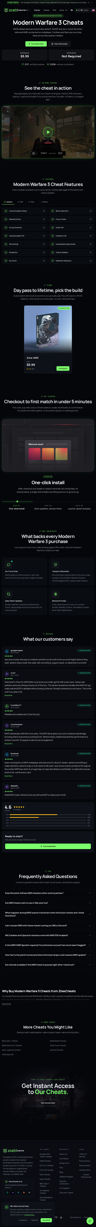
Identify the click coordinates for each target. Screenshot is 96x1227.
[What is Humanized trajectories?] (90, 244)
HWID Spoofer (8, 1054)
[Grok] (29, 1192)
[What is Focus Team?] (90, 219)
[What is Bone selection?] (90, 211)
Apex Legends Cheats (11, 1050)
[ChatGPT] (7, 1192)
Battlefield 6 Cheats (58, 1041)
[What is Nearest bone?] (44, 219)
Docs (62, 10)
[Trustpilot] (61, 1217)
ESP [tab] (21, 202)
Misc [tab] (32, 202)
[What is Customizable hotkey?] (44, 211)
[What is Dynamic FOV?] (90, 236)
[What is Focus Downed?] (44, 227)
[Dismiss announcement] (91, 2)
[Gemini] (13, 1192)
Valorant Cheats (56, 1050)
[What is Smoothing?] (44, 244)
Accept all (46, 1220)
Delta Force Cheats (58, 1045)
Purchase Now (37, 44)
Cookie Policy (29, 1215)
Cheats (37, 10)
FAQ (54, 10)
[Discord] (72, 10)
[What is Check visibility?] (90, 252)
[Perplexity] (18, 1192)
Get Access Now (48, 1103)
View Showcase (61, 44)
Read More (8, 695)
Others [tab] (45, 202)
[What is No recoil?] (44, 260)
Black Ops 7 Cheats (10, 1041)
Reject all (34, 1220)
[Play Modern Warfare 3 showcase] (48, 132)
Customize (23, 1220)
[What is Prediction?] (44, 252)
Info (26, 10)
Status (46, 10)
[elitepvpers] (56, 1217)
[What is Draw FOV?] (90, 227)
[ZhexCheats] (14, 10)
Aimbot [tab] (9, 202)
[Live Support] (90, 1220)
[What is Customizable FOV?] (44, 236)
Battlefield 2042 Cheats (12, 1045)
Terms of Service (75, 1217)
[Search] (66, 10)
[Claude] (24, 1192)
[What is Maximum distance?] (90, 260)
